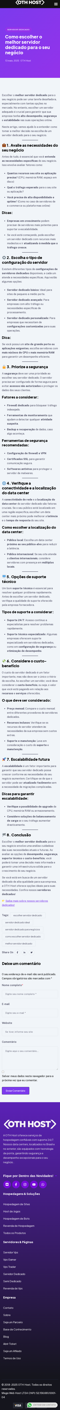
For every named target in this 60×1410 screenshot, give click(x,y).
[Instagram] (25, 1184)
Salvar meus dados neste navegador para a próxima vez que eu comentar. (27, 1078)
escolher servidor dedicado (27, 915)
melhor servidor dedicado (18, 943)
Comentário (9, 1041)
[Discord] (7, 1184)
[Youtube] (34, 1184)
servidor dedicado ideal (17, 922)
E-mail (6, 1004)
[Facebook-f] (16, 1184)
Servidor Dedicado (18, 30)
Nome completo (12, 985)
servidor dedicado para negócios (22, 929)
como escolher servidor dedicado (23, 936)
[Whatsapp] (43, 1184)
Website (7, 1023)
